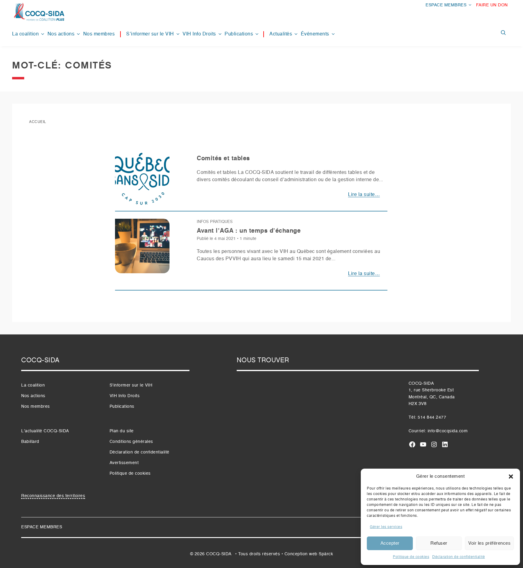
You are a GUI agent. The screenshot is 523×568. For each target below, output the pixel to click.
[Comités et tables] (142, 181)
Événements (315, 34)
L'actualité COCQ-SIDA (45, 431)
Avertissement (124, 463)
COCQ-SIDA (218, 554)
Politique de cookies (411, 557)
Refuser (438, 543)
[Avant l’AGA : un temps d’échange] (142, 248)
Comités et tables (223, 159)
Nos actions (61, 34)
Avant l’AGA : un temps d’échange (249, 231)
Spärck (326, 554)
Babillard (30, 442)
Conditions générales (131, 442)
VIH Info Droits (199, 34)
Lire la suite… (364, 194)
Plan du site (122, 431)
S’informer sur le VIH (150, 34)
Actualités (280, 34)
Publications (239, 34)
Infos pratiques (215, 222)
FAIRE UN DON (492, 5)
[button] (511, 476)
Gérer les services (386, 527)
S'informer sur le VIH (131, 385)
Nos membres (99, 34)
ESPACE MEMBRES (446, 5)
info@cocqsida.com (448, 431)
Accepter (390, 543)
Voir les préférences (489, 543)
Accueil (37, 122)
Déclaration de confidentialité (458, 557)
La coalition (25, 34)
